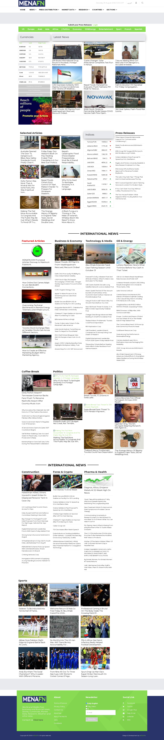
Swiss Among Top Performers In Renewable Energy (127, 335)
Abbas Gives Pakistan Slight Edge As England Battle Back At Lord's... (32, 642)
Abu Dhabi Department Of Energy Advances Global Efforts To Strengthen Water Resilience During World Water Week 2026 (130, 357)
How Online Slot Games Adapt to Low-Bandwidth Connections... (35, 285)
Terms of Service (60, 703)
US (23, 29)
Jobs (56, 720)
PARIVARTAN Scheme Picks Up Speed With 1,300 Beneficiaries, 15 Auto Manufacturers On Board (35, 549)
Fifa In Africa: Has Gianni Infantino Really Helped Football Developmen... (92, 642)
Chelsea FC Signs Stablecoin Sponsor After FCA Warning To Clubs (68, 314)
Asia (47, 29)
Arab (40, 29)
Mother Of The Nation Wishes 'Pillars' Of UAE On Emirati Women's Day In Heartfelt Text (98, 543)
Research (83, 10)
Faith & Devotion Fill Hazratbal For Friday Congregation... (128, 86)
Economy (77, 29)
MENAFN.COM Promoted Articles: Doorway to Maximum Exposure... (35, 262)
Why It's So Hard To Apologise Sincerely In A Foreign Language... (69, 184)
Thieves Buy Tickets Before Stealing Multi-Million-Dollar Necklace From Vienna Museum (98, 346)
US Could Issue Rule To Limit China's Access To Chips (34, 508)
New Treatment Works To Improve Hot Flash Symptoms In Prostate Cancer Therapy (98, 509)
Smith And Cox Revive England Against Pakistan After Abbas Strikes (36, 417)
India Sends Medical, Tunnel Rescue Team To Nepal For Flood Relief (68, 330)
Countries (97, 10)
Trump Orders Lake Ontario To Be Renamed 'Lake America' (67, 324)
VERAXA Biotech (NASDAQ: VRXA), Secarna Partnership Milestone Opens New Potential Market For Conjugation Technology (67, 544)
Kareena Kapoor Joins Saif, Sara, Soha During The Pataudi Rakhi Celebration (35, 443)
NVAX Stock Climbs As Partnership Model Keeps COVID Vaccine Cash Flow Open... (98, 111)
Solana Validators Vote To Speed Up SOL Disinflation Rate (66, 503)
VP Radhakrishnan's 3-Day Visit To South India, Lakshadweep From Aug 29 (36, 542)
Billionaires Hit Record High (64, 319)
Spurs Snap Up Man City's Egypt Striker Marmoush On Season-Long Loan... (94, 674)
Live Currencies (34, 90)
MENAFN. (36, 735)
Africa (55, 29)
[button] (136, 3)
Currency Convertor (34, 86)
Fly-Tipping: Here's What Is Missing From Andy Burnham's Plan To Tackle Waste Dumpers (98, 527)
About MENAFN (60, 717)
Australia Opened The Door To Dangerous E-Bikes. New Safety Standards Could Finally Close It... (28, 157)
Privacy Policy (59, 707)
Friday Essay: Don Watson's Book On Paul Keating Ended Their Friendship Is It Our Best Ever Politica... (49, 157)
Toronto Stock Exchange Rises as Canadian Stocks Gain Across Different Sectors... (36, 330)
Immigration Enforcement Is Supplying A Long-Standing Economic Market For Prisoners (36, 561)
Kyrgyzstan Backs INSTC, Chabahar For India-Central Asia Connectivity (69, 308)
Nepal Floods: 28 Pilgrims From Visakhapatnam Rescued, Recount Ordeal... (66, 111)
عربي (129, 3)
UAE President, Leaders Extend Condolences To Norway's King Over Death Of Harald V (99, 332)
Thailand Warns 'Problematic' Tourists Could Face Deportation (99, 322)
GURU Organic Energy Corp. (65, 290)
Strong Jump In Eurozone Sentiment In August (36, 536)
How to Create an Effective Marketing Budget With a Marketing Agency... (34, 353)
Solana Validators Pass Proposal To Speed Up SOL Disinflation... (127, 158)
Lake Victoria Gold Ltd (124, 291)
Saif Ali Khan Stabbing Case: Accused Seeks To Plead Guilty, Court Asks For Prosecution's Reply (35, 436)
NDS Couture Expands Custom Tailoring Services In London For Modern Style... (129, 184)
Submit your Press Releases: (80, 25)
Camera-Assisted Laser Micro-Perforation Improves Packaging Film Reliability (129, 342)
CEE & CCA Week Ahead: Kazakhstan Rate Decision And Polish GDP (129, 278)
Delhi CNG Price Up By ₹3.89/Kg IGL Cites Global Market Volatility (68, 275)
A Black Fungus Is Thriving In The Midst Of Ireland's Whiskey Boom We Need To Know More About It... (70, 216)
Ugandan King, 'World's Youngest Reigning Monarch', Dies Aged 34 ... (128, 426)
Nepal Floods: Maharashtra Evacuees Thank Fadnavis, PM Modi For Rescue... (97, 87)
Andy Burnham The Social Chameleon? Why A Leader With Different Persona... (31, 674)
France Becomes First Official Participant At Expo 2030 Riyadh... (127, 400)
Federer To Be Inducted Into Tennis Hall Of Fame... (32, 610)
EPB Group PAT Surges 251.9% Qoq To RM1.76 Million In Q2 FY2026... (128, 152)
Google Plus (132, 710)
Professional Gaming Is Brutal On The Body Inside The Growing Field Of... (94, 611)
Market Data (68, 10)
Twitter (130, 707)
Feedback (58, 723)
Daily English (92, 703)
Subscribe (91, 719)
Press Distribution (48, 10)
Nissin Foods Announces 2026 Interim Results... (128, 146)
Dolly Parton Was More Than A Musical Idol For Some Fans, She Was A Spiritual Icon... (28, 186)
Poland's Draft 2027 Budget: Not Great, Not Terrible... (66, 422)
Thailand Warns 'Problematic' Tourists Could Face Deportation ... (98, 452)
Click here (38, 720)
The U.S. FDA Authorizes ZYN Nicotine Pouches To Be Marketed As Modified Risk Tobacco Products (98, 535)
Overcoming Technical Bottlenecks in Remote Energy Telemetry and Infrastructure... (36, 307)
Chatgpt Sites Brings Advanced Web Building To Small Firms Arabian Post (99, 316)
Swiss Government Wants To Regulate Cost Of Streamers (35, 423)
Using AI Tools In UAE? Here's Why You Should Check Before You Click (99, 302)
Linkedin (130, 717)
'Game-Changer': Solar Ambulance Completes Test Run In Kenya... (98, 63)
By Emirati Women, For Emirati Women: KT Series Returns (98, 560)
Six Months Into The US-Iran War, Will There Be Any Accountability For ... (62, 642)
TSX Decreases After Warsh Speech (66, 529)
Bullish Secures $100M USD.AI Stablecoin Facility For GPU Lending (68, 303)
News (32, 10)
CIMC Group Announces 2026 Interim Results (129, 349)
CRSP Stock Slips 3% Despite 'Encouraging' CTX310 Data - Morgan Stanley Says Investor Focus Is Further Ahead (68, 283)
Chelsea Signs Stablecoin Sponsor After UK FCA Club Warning (65, 515)
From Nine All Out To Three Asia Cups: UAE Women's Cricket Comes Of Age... (62, 674)
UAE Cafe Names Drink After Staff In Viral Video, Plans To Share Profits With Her (98, 567)
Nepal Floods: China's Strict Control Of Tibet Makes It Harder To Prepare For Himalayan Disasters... (49, 187)
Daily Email (131, 713)
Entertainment (106, 29)
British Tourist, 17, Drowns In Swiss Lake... (96, 396)
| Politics (65, 29)
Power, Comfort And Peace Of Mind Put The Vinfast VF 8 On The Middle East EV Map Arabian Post (129, 318)
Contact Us (58, 710)
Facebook (131, 703)
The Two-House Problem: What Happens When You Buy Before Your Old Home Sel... (128, 197)
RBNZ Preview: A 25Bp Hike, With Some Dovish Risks (128, 312)
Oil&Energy (90, 29)
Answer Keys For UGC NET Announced (68, 349)
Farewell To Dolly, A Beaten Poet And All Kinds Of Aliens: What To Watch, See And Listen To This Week (99, 279)
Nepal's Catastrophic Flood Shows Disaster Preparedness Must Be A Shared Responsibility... (70, 157)
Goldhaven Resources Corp (126, 330)
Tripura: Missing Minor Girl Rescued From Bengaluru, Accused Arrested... (127, 63)
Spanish (138, 29)
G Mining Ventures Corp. (30, 555)
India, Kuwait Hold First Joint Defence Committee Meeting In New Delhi (35, 514)
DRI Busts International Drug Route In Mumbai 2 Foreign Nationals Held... (65, 63)
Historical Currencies (34, 94)
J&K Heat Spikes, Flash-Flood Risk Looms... (130, 110)
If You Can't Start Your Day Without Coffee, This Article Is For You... (127, 190)
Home (22, 10)
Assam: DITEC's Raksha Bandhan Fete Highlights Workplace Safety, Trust (68, 344)
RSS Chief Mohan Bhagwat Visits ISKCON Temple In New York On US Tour (67, 337)
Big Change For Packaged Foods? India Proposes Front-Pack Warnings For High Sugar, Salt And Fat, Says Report (35, 522)
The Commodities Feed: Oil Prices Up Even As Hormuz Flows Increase (130, 325)
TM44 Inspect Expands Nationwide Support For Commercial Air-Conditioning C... (127, 139)
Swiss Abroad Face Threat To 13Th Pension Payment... (97, 410)
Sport (118, 29)
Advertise (57, 713)
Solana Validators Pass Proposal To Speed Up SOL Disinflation (65, 509)
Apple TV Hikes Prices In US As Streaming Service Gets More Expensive (65, 296)
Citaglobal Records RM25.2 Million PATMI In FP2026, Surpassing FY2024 (129, 306)
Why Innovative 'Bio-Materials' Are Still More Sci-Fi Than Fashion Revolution (35, 411)
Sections (111, 10)
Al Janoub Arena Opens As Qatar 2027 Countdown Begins (35, 429)
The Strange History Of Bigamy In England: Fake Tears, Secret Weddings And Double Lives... (49, 216)
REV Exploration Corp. (93, 326)
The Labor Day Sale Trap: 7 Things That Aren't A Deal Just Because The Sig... (129, 178)
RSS (128, 720)
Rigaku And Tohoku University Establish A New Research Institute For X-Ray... (130, 164)
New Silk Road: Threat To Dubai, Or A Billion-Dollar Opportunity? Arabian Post (99, 309)
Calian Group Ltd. (59, 526)
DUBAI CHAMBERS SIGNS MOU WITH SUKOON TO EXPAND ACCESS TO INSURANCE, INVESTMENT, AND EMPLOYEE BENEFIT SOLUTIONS (97, 552)
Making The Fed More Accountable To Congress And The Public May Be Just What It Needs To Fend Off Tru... (29, 216)
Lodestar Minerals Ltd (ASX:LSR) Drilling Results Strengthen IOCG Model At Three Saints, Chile (130, 285)
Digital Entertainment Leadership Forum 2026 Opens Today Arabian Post (99, 339)
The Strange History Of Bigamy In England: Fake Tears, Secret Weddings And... (128, 452)
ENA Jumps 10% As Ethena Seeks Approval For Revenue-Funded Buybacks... (127, 171)
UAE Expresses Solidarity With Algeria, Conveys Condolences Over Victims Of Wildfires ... (65, 87)
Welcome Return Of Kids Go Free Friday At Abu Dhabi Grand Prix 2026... (62, 611)
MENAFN (143, 735)
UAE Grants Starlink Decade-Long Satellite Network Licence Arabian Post (100, 286)
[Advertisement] (82, 18)
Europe (31, 29)
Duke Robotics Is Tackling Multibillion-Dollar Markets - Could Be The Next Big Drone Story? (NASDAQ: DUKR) (67, 535)
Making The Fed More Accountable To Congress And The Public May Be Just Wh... (66, 440)
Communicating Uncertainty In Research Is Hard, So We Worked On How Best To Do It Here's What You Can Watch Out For (98, 518)
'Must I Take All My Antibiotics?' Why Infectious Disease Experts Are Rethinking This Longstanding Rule (97, 501)
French (128, 29)
